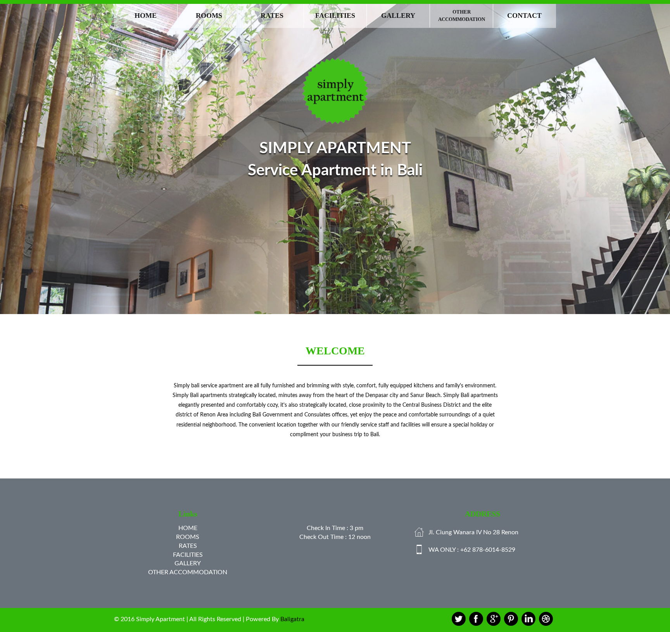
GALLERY (398, 15)
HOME (146, 15)
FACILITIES (335, 15)
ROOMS (209, 15)
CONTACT (524, 15)
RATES (272, 15)
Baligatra (292, 619)
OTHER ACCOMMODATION (461, 15)
